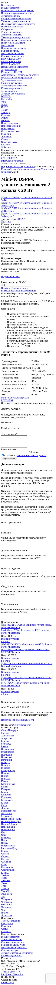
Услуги (4, 118)
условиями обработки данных (31, 455)
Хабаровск (6, 899)
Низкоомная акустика (12, 26)
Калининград (8, 784)
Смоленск (6, 861)
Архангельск (7, 735)
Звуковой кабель (9, 91)
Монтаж (5, 120)
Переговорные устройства (14, 67)
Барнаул (5, 741)
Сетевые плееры (9, 950)
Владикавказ (7, 751)
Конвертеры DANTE (12, 72)
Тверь (4, 878)
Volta (3, 101)
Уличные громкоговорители (15, 21)
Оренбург (6, 837)
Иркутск (5, 778)
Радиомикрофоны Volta (13, 945)
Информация (7, 128)
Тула (3, 886)
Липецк (5, 808)
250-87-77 (9, 158)
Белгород (6, 743)
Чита (3, 910)
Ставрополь (7, 867)
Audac (4, 104)
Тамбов (5, 875)
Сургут (5, 872)
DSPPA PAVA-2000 (11, 61)
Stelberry (5, 112)
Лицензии (6, 136)
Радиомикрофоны (10, 50)
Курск (4, 805)
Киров (4, 792)
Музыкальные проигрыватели (16, 77)
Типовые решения (10, 920)
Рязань (4, 851)
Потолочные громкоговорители (17, 10)
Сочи (4, 864)
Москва (5, 733)
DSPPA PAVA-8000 (11, 59)
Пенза (4, 840)
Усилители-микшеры (12, 34)
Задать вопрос (9, 458)
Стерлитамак (7, 869)
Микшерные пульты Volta (14, 947)
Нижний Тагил (9, 824)
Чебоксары (6, 902)
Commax (5, 115)
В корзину (6, 288)
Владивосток (7, 749)
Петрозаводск (8, 845)
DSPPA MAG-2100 (10, 64)
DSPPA (5, 107)
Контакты (6, 144)
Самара (5, 853)
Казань (4, 781)
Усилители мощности (12, 32)
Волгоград (6, 757)
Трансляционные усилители (15, 37)
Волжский (6, 759)
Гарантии (6, 134)
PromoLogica (7, 982)
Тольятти (5, 880)
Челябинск (6, 904)
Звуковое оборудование (13, 93)
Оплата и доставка (10, 131)
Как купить (7, 923)
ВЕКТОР (6, 96)
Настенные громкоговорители (16, 13)
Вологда (5, 762)
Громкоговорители (10, 8)
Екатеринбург (8, 770)
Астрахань (6, 738)
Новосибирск (8, 829)
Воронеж (5, 765)
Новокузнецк (8, 827)
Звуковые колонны (10, 16)
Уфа (3, 896)
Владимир (6, 754)
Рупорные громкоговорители (16, 18)
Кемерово (6, 789)
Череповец (6, 907)
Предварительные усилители (16, 40)
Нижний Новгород (11, 821)
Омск (4, 832)
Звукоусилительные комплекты (17, 953)
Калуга (4, 786)
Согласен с (25, 455)
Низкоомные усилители (13, 42)
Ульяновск (6, 894)
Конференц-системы (11, 88)
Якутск (5, 912)
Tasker (4, 109)
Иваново (5, 773)
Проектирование (9, 123)
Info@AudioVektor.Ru (12, 160)
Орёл (3, 835)
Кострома (6, 794)
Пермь (4, 843)
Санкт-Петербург (22, 725)
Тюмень (5, 888)
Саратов (5, 859)
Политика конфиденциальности (17, 720)
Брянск (4, 746)
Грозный (5, 768)
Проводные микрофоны (13, 48)
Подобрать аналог (10, 276)
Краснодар (6, 797)
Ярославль (6, 915)
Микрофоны (7, 45)
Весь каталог (7, 5)
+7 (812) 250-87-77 (10, 971)
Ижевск (5, 776)
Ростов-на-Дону (9, 848)
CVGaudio (6, 99)
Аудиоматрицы (9, 69)
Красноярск (7, 800)
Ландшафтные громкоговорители (18, 24)
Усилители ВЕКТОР (11, 939)
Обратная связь (9, 142)
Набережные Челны (11, 819)
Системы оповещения (12, 56)
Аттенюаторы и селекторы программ (20, 75)
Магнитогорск (8, 810)
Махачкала (6, 813)
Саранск (5, 856)
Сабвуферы (7, 29)
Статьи (4, 139)
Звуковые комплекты (12, 80)
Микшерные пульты (11, 83)
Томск (4, 883)
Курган (5, 802)
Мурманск (6, 816)
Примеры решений (11, 126)
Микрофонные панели (12, 53)
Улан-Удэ (5, 891)
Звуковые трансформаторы (15, 85)
